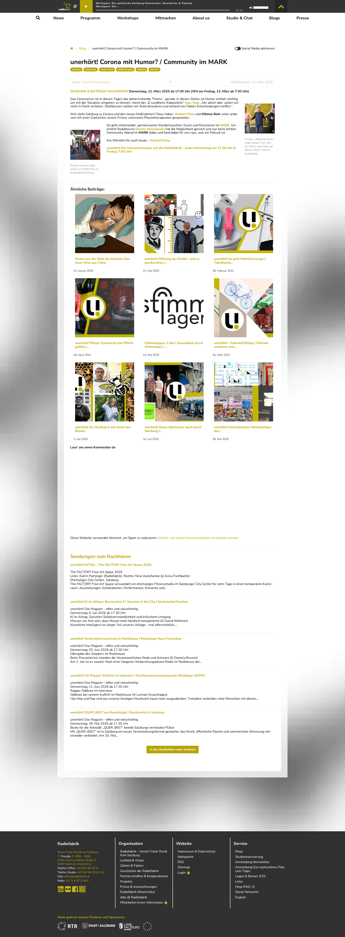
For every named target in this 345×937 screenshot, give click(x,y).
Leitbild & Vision (132, 860)
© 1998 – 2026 (80, 856)
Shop (239, 851)
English (240, 897)
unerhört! (76, 69)
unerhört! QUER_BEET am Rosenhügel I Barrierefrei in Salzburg (117, 712)
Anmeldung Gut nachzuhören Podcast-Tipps (260, 869)
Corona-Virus (106, 69)
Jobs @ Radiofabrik (133, 897)
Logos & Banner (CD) (250, 876)
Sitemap (184, 867)
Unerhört (154, 69)
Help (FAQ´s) (245, 887)
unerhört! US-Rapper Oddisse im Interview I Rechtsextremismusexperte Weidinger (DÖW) (137, 675)
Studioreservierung (249, 857)
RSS (181, 862)
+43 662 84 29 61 (87, 868)
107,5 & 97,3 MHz (77, 881)
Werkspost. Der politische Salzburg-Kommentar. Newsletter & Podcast (144, 3)
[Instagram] (82, 889)
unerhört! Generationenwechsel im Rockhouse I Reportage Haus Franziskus (125, 638)
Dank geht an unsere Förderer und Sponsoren (91, 917)
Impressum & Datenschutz (197, 851)
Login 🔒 (184, 872)
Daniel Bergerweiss (96, 82)
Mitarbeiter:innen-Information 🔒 (144, 902)
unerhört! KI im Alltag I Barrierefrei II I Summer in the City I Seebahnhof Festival (129, 602)
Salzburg (141, 69)
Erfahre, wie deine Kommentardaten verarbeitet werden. (198, 538)
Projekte (126, 881)
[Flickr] (68, 889)
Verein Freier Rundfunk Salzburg (78, 852)
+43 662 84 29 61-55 (90, 872)
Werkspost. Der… (107, 6)
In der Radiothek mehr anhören (172, 749)
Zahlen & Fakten (132, 865)
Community (90, 69)
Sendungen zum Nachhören (100, 556)
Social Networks (247, 892)
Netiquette (185, 857)
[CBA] (61, 889)
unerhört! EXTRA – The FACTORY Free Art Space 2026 (110, 565)
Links (239, 881)
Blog (82, 48)
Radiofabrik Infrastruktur (137, 892)
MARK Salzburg (125, 69)
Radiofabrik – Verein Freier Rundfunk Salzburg (144, 853)
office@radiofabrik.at (77, 876)
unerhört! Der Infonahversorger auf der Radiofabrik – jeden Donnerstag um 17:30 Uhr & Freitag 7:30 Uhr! (171, 150)
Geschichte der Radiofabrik (139, 871)
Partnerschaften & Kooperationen (144, 876)
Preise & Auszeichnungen (138, 887)
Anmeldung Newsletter (252, 862)
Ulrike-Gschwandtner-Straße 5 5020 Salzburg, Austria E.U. (77, 862)
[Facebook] (75, 889)
